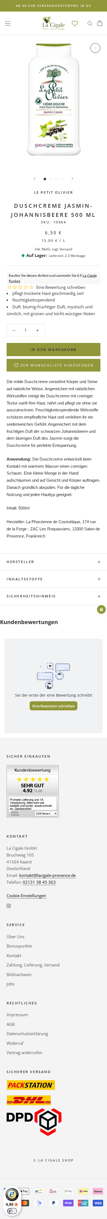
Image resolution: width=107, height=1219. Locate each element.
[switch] (12, 1211)
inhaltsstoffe (25, 579)
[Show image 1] (45, 179)
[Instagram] (9, 905)
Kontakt (14, 955)
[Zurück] (34, 178)
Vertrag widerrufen (24, 1052)
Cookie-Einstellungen (26, 895)
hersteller (20, 561)
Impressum (17, 1014)
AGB (11, 1024)
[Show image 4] (62, 179)
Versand (66, 249)
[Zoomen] (95, 48)
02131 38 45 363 (39, 882)
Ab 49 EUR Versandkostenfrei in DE (53, 6)
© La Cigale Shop (53, 1160)
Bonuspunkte (19, 946)
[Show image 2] (50, 179)
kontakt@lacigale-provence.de (47, 875)
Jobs (11, 984)
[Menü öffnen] (7, 23)
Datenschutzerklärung (27, 1033)
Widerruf (15, 1043)
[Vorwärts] (72, 178)
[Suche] (90, 23)
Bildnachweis (19, 974)
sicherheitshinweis (31, 596)
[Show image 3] (56, 179)
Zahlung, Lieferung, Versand (33, 965)
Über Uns (15, 936)
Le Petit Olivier (53, 192)
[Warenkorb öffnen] (99, 23)
